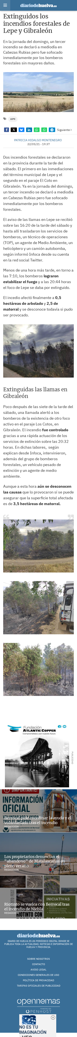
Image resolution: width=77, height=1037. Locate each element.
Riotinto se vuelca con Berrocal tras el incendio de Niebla (37, 906)
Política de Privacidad (38, 980)
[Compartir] (6, 130)
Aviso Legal (38, 969)
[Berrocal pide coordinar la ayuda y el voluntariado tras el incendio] (38, 810)
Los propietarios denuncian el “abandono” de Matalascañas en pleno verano (34, 861)
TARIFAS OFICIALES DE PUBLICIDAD (38, 985)
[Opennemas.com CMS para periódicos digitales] (38, 1006)
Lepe (12, 119)
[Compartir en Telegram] (52, 130)
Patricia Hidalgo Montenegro (38, 140)
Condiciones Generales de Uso (38, 974)
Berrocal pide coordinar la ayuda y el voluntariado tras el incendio (37, 820)
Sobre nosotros (38, 958)
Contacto (38, 964)
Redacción (11, 826)
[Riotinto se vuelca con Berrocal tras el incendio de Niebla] (38, 897)
